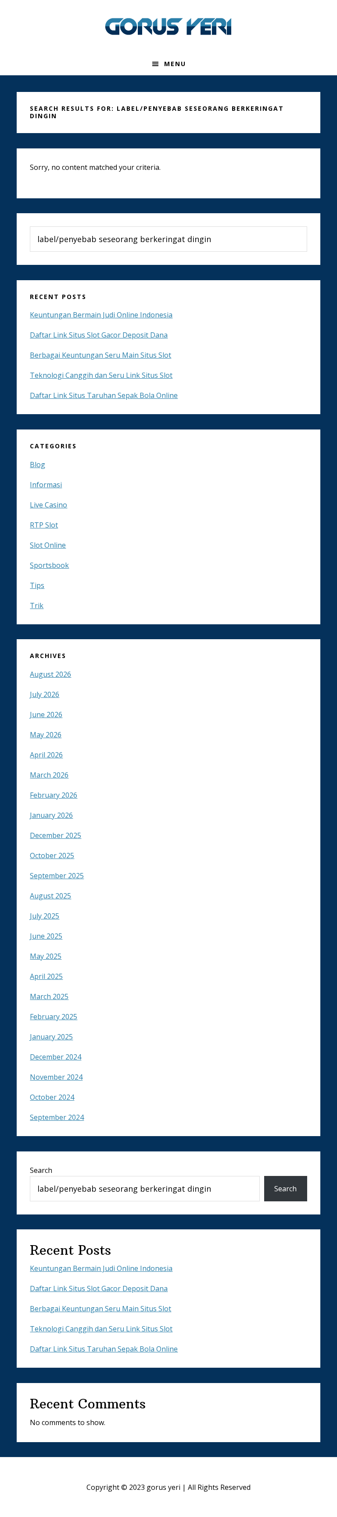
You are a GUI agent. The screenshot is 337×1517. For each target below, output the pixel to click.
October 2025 (52, 855)
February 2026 (53, 795)
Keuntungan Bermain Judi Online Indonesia (101, 315)
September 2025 (57, 875)
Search (41, 1170)
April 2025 (46, 976)
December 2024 (55, 1057)
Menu (175, 64)
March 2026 (49, 775)
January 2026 (51, 815)
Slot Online (48, 545)
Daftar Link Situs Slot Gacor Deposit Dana (99, 335)
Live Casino (48, 505)
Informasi (46, 484)
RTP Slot (44, 525)
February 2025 (53, 1016)
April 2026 (46, 755)
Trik (36, 605)
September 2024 (57, 1117)
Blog (37, 464)
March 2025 (49, 996)
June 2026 (46, 714)
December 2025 (55, 835)
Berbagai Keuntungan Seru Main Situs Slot (100, 355)
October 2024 (52, 1097)
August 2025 (50, 896)
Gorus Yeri (168, 26)
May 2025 (45, 956)
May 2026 (45, 734)
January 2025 (51, 1037)
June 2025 (46, 936)
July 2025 (44, 916)
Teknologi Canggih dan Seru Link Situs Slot (101, 375)
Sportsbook (49, 565)
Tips (37, 585)
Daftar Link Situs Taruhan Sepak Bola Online (104, 395)
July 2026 (44, 694)
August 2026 (50, 674)
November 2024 (56, 1077)
